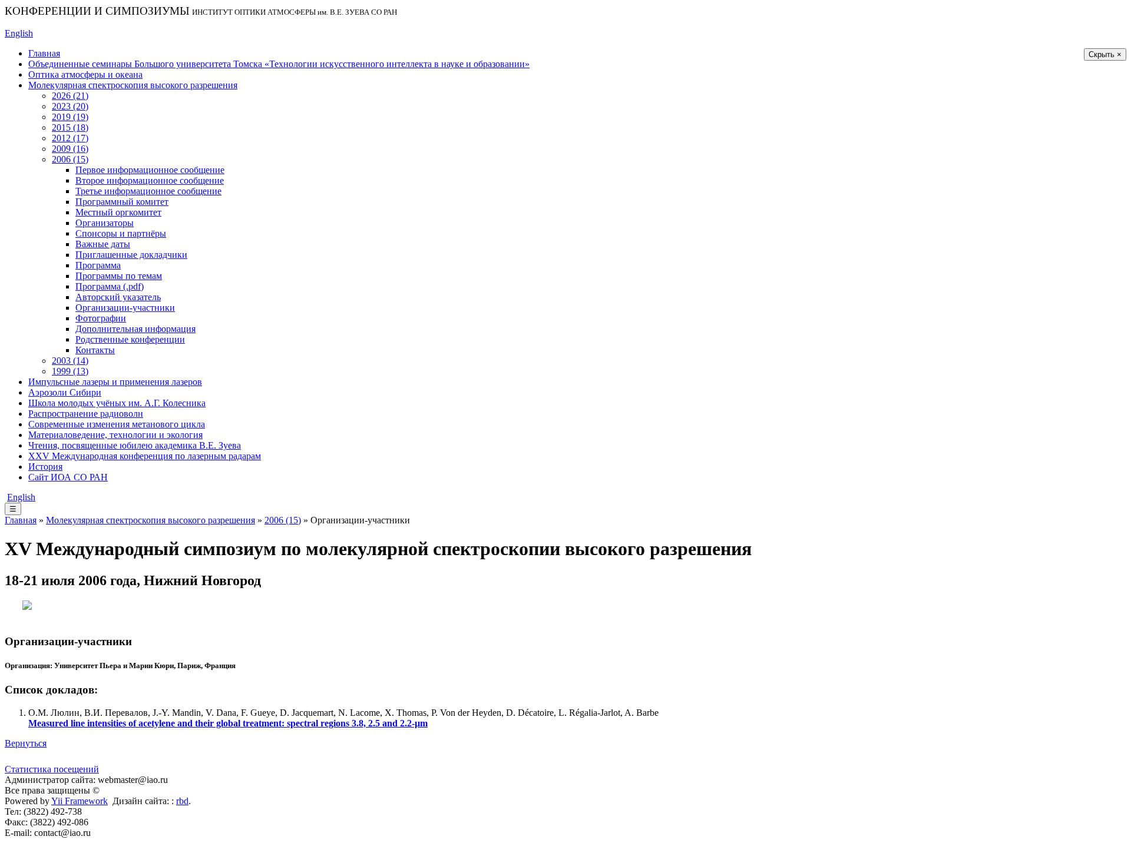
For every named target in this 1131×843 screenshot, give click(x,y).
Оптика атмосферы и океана (85, 74)
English (19, 33)
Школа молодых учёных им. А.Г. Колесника (117, 403)
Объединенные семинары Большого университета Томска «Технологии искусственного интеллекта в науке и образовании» (279, 64)
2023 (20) (70, 106)
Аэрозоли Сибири (64, 392)
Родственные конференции (130, 339)
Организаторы (104, 223)
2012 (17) (70, 138)
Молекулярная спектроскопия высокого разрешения (132, 85)
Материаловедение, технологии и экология (115, 435)
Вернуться (26, 743)
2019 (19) (70, 117)
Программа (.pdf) (109, 286)
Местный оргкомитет (118, 212)
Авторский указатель (118, 297)
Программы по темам (118, 276)
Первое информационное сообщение (149, 170)
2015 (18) (70, 127)
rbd (182, 801)
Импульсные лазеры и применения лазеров (115, 382)
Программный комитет (121, 202)
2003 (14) (70, 361)
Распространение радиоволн (85, 414)
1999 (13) (70, 371)
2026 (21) (70, 96)
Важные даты (102, 244)
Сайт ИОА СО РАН (68, 477)
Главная (44, 53)
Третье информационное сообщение (148, 191)
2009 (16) (70, 149)
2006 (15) (70, 159)
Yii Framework (79, 801)
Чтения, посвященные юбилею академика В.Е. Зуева (134, 445)
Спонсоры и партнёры (120, 233)
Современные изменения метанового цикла (116, 424)
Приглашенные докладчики (131, 255)
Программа (98, 265)
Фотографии (100, 318)
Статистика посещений (52, 769)
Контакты (95, 350)
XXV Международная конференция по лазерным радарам (144, 456)
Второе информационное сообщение (149, 180)
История (45, 467)
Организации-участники (125, 308)
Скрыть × (1105, 54)
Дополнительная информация (135, 329)
